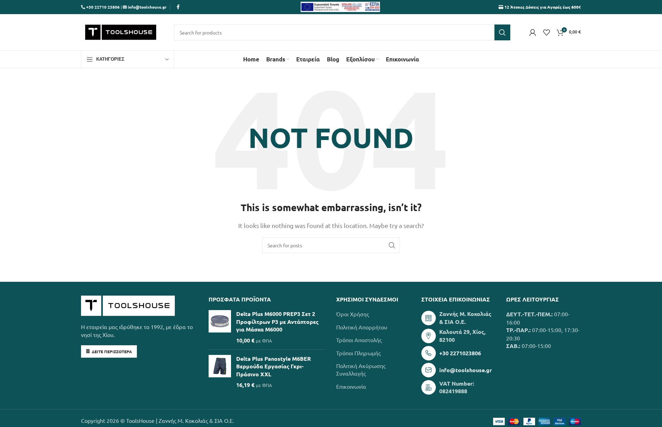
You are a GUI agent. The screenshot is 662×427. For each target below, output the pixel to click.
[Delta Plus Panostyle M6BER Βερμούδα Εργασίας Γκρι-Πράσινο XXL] (220, 372)
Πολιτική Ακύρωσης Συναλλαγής (360, 369)
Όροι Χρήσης (352, 313)
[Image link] (128, 304)
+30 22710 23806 (102, 7)
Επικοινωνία (351, 386)
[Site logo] (120, 31)
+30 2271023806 (460, 353)
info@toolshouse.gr (147, 7)
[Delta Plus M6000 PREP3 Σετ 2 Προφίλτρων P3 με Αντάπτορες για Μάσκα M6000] (220, 327)
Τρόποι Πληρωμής (358, 352)
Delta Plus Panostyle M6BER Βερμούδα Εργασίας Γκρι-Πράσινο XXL (273, 366)
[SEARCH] (502, 32)
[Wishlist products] (546, 32)
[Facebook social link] (178, 6)
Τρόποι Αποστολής (359, 339)
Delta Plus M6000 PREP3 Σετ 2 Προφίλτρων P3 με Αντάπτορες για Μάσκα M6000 (277, 321)
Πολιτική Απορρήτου (361, 327)
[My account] (533, 32)
